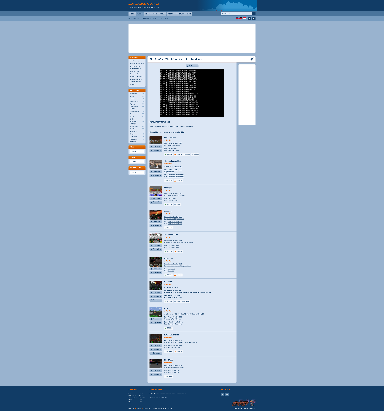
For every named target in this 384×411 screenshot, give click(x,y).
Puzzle (137, 116)
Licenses (133, 157)
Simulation (137, 131)
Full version (168, 145)
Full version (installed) (171, 195)
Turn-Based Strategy (137, 140)
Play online (157, 150)
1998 (180, 170)
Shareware (167, 319)
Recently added (135, 74)
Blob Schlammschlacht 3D (195, 314)
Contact (180, 14)
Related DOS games (136, 76)
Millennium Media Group (175, 322)
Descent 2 (177, 287)
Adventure (137, 94)
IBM (162, 398)
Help (140, 400)
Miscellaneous (137, 111)
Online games (132, 398)
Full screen (193, 66)
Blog (155, 14)
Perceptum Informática (176, 175)
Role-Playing (137, 126)
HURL (175, 314)
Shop (147, 14)
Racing (137, 119)
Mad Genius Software (175, 222)
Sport (137, 134)
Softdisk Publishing (174, 347)
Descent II (168, 282)
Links (189, 14)
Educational (137, 99)
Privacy (139, 408)
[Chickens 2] (227, 5)
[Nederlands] (244, 18)
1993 (180, 143)
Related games (135, 168)
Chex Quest (168, 187)
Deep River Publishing (175, 324)
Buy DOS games (135, 66)
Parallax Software (174, 295)
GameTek (171, 271)
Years (132, 147)
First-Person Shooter (171, 143)
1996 (180, 193)
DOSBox (169, 154)
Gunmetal (168, 211)
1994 (180, 240)
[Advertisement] (192, 38)
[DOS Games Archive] (143, 5)
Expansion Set (137, 101)
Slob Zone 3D (182, 314)
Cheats (132, 84)
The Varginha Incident (172, 161)
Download (156, 146)
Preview (203, 292)
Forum (162, 14)
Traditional (137, 136)
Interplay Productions (175, 297)
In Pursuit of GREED (171, 335)
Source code (176, 145)
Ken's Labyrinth (170, 137)
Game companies (135, 82)
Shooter (137, 129)
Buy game (156, 300)
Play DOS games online (137, 63)
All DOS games (134, 61)
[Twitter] (254, 18)
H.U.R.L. (167, 308)
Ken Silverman (172, 148)
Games (139, 14)
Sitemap (131, 408)
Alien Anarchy (178, 167)
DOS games (133, 390)
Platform (137, 114)
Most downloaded (135, 69)
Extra (209, 292)
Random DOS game (136, 79)
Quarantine (168, 258)
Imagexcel (171, 269)
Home (132, 14)
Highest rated (134, 71)
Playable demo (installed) (172, 266)
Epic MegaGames (173, 150)
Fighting (137, 104)
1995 (180, 290)
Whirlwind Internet (250, 408)
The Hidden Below (171, 235)
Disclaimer (147, 408)
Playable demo (169, 172)
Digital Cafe (172, 198)
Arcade (137, 96)
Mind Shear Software (175, 345)
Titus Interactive (173, 370)
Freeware (182, 195)
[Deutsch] (240, 18)
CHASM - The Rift (146, 18)
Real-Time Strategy (137, 123)
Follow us (225, 390)
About (170, 14)
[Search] (254, 13)
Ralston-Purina (173, 200)
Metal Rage (168, 360)
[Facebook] (249, 18)
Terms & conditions (159, 408)
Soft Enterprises (173, 245)
